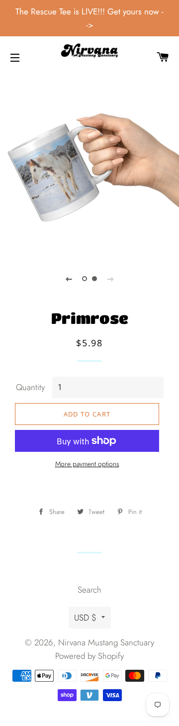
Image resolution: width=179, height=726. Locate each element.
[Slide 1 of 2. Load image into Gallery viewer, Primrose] (85, 279)
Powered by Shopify (89, 656)
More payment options (87, 464)
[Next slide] (110, 279)
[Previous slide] (69, 279)
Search (89, 590)
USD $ (85, 617)
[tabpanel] (89, 165)
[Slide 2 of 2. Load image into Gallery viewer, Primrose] (94, 279)
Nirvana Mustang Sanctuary (106, 642)
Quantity (30, 387)
